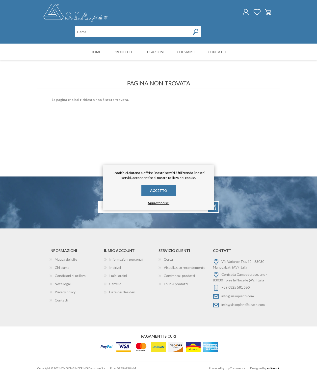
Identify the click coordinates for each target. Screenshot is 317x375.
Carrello (268, 12)
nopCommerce (235, 368)
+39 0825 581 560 (235, 287)
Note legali (63, 284)
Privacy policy (65, 292)
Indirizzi (115, 267)
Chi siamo (62, 267)
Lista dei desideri (122, 292)
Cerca (168, 259)
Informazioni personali (126, 259)
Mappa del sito (66, 259)
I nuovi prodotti (176, 284)
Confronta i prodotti (179, 276)
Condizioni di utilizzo (70, 276)
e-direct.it (273, 368)
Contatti (61, 300)
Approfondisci (158, 203)
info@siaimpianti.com (237, 296)
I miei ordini (118, 276)
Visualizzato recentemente (184, 267)
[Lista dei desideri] (257, 12)
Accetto (158, 190)
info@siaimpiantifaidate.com (243, 304)
